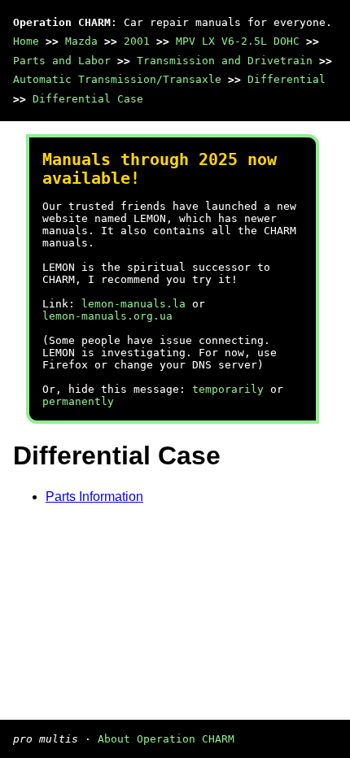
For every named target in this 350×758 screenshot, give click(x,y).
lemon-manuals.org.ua (107, 316)
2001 (137, 41)
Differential (286, 79)
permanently (78, 401)
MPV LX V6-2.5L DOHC (238, 41)
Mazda (81, 41)
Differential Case (88, 99)
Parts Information (94, 496)
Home (26, 41)
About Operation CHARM (166, 739)
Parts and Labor (62, 60)
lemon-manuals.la (133, 304)
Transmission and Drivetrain (225, 60)
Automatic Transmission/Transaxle (117, 79)
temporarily (228, 389)
